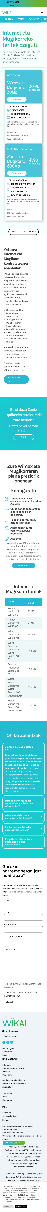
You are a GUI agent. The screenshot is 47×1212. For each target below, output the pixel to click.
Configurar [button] (8, 1206)
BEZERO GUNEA (13, 1142)
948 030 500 (11, 1036)
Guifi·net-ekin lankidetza (13, 1080)
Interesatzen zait (14, 379)
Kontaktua (7, 1052)
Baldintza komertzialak (12, 1132)
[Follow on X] (3, 1042)
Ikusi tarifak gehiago (23, 232)
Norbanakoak (12, 2)
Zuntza (9, 19)
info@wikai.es (11, 1031)
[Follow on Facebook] (7, 1042)
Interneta (6, 1065)
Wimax (20, 19)
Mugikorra (7, 1075)
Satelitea (34, 19)
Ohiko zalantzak (9, 1116)
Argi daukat (23, 565)
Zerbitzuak (7, 1093)
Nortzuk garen (8, 1048)
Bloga (4, 1055)
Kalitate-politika (9, 1129)
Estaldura (6, 1113)
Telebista (6, 1071)
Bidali (24, 437)
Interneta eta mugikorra (13, 1068)
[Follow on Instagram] (11, 1042)
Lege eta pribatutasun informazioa (18, 1126)
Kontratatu (16, 99)
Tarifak (5, 1096)
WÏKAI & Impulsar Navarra (14, 1083)
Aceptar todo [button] (20, 1206)
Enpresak (13, 5)
